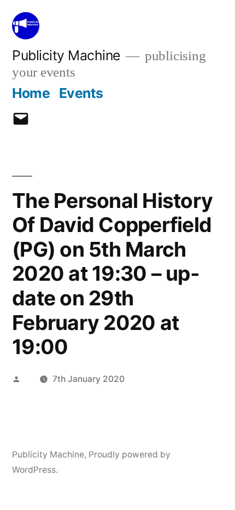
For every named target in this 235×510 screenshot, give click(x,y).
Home (31, 93)
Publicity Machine (66, 55)
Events (81, 93)
